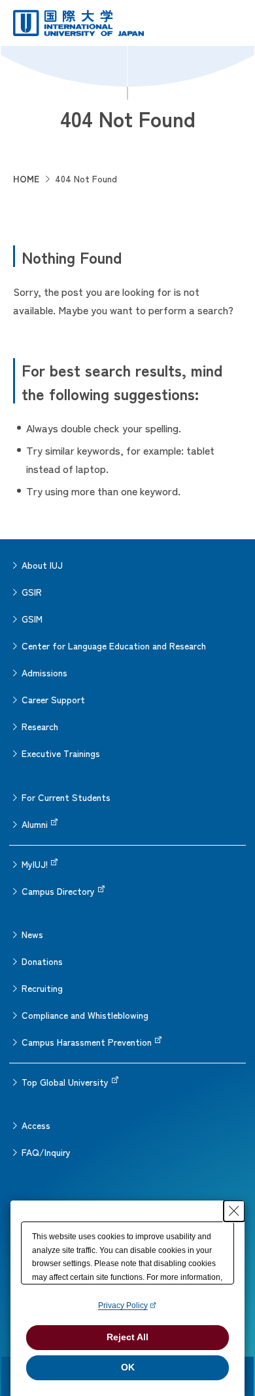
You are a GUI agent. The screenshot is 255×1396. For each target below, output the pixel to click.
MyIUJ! (35, 864)
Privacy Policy (123, 1305)
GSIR (32, 591)
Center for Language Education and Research (114, 645)
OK (128, 1367)
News (32, 934)
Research (40, 726)
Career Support (53, 699)
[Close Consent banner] (234, 1211)
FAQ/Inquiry (46, 1152)
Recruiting (42, 988)
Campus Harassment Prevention (87, 1041)
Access (36, 1125)
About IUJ (42, 564)
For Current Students (66, 797)
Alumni (35, 824)
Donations (42, 961)
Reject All (127, 1337)
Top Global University (65, 1081)
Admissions (44, 672)
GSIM (32, 618)
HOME (26, 178)
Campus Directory (58, 890)
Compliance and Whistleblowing (85, 1014)
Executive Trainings (61, 753)
